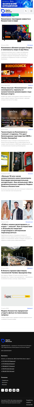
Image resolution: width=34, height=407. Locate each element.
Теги (13, 16)
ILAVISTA (28, 402)
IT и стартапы (6, 14)
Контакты (4, 382)
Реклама (4, 384)
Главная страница (6, 16)
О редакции (5, 380)
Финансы (14, 14)
